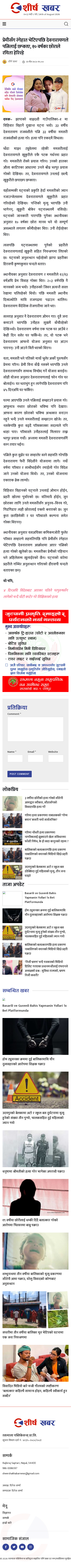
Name (11, 752)
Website (53, 752)
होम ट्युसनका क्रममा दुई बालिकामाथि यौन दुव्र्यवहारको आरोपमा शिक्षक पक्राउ (46, 912)
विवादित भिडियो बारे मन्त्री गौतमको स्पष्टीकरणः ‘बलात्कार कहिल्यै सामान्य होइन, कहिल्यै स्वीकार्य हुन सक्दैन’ (34, 1391)
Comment (14, 714)
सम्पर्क (5, 1518)
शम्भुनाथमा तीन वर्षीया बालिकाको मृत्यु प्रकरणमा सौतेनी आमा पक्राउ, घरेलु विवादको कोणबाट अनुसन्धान (32, 1279)
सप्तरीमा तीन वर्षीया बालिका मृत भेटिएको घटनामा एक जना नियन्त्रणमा (32, 1335)
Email (32, 752)
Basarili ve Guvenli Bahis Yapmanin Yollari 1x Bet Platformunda (40, 898)
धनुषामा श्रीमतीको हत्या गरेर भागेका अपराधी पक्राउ (33, 1171)
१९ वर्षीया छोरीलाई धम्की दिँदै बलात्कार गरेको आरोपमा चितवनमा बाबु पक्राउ (30, 1222)
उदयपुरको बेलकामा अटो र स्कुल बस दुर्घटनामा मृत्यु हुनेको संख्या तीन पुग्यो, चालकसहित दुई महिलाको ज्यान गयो (45, 932)
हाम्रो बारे (7, 1523)
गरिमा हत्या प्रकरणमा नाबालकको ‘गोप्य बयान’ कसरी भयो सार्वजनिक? (46, 817)
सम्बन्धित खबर (15, 991)
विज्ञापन (6, 1513)
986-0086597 (9, 1468)
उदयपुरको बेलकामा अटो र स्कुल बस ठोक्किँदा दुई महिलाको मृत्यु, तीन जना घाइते (45, 871)
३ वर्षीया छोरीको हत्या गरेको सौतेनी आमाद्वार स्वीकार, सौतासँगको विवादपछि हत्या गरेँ (44, 803)
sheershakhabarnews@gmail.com (20, 1473)
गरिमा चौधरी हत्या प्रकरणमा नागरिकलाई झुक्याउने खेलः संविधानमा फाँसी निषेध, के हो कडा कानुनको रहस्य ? (47, 837)
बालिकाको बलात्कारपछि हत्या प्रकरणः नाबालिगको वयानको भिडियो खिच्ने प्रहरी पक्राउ (46, 854)
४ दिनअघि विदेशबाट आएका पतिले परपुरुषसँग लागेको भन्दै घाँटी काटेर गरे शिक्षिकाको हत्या (35, 593)
